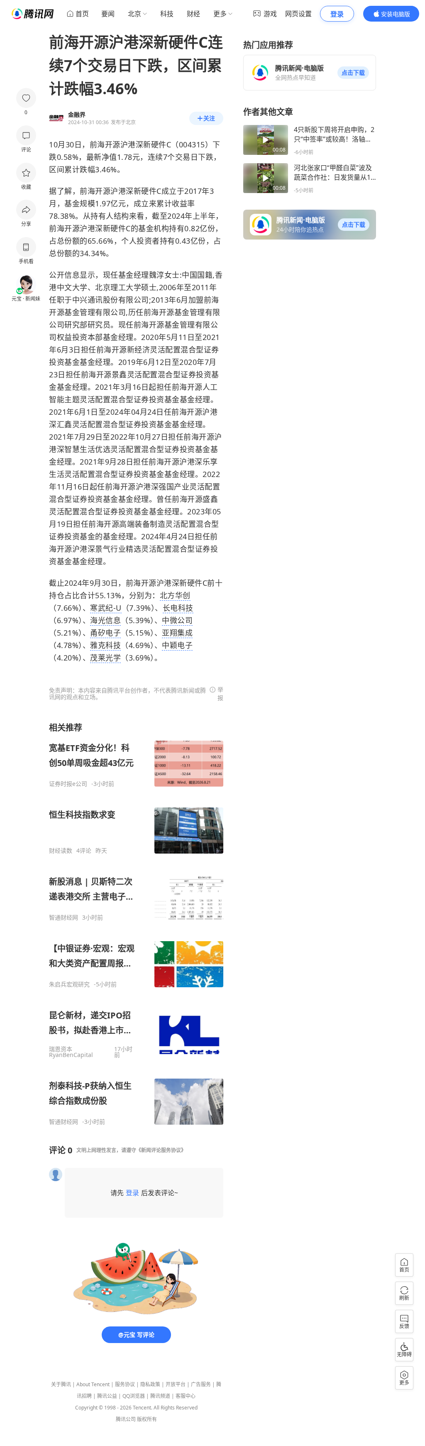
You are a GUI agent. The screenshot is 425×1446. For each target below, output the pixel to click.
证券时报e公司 (68, 784)
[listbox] (136, 924)
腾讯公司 (126, 1419)
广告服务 (201, 1384)
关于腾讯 (61, 1384)
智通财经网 (63, 917)
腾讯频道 (160, 1396)
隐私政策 (150, 1384)
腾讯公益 (107, 1396)
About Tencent (93, 1384)
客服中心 (185, 1396)
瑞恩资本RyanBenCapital (71, 1052)
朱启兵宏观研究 (69, 984)
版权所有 (147, 1419)
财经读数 (60, 851)
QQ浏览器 (133, 1396)
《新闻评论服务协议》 (161, 1150)
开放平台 (176, 1384)
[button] (353, 72)
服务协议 (125, 1384)
